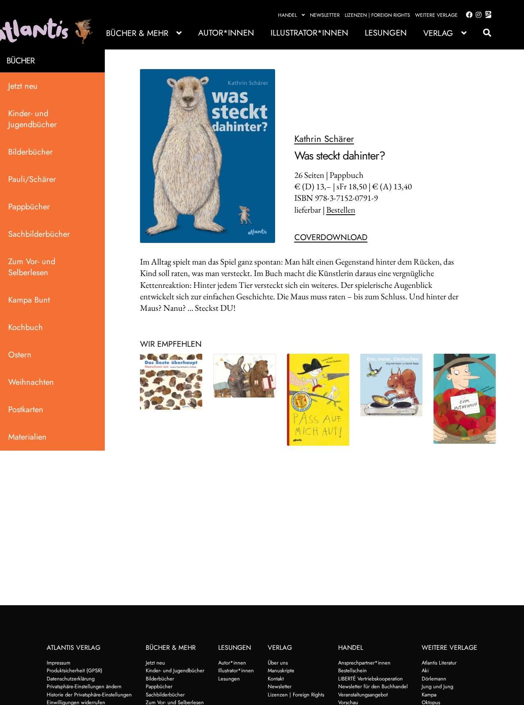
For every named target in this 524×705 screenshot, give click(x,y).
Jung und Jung (437, 686)
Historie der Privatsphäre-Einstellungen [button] (89, 694)
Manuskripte (281, 670)
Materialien (27, 437)
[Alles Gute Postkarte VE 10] (244, 376)
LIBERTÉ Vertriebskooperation (370, 679)
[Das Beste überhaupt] (171, 382)
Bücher (20, 61)
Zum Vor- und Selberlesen (31, 267)
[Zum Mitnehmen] (465, 399)
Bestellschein (352, 670)
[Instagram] (477, 15)
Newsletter (325, 15)
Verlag (438, 33)
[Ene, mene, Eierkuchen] (391, 385)
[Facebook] (467, 15)
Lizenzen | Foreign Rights (377, 15)
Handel (287, 15)
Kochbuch (25, 327)
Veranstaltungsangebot (363, 694)
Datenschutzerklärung (71, 679)
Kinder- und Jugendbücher (32, 119)
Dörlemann (434, 679)
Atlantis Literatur (439, 663)
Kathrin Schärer (324, 138)
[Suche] (483, 33)
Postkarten (25, 409)
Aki (425, 670)
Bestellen (340, 209)
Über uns (278, 663)
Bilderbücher (30, 152)
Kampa (429, 694)
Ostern (20, 355)
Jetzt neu (23, 86)
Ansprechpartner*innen (364, 663)
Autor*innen (226, 33)
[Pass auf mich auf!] (318, 400)
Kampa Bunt (29, 300)
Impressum (58, 663)
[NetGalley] (486, 15)
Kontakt (276, 679)
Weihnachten (31, 382)
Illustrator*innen (309, 33)
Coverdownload (331, 237)
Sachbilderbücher (39, 234)
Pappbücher (29, 207)
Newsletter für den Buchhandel (373, 686)
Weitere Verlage (436, 15)
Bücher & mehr (137, 33)
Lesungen (386, 33)
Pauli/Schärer (32, 179)
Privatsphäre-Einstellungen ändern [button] (84, 686)
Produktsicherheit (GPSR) (74, 670)
